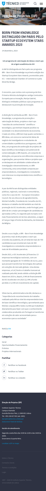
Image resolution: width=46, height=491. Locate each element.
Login (4, 472)
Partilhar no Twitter (16, 371)
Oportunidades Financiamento (14, 345)
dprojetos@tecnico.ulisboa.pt (13, 419)
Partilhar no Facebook (17, 365)
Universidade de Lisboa (10, 483)
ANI (9, 328)
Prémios (5, 348)
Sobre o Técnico (7, 458)
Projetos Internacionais (11, 351)
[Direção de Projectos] (15, 3)
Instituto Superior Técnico (21, 480)
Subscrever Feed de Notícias (12, 422)
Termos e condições (9, 467)
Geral (4, 342)
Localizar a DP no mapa (10, 443)
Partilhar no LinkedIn (16, 378)
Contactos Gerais (8, 463)
